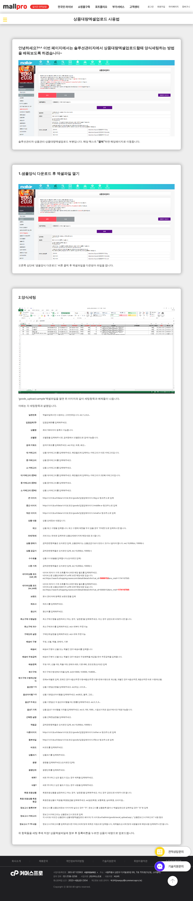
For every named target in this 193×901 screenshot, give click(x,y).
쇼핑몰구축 (84, 7)
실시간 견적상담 (39, 6)
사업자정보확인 (90, 872)
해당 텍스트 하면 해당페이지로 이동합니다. (111, 141)
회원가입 (161, 6)
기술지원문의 (109, 861)
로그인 (151, 6)
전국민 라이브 (65, 7)
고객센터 (134, 7)
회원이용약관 (140, 861)
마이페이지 (174, 6)
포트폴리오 (101, 7)
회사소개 (16, 861)
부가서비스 (118, 7)
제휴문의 (43, 861)
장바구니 (186, 6)
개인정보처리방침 (75, 861)
